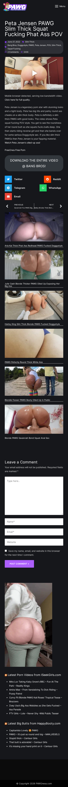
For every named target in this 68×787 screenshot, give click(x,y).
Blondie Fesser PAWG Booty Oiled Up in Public (27, 400)
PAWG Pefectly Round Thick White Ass (24, 362)
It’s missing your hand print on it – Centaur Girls (33, 746)
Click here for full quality (17, 99)
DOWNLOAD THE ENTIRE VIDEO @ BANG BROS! (34, 163)
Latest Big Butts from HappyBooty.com (34, 723)
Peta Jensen (40, 45)
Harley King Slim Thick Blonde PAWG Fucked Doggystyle (32, 324)
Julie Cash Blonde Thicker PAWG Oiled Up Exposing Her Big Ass (32, 284)
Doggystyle (23, 45)
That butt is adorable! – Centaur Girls (28, 742)
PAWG (31, 45)
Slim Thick (29, 42)
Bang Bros (12, 45)
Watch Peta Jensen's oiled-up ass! (22, 142)
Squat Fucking (14, 48)
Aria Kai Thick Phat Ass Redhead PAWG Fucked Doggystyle (34, 245)
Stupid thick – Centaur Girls (23, 738)
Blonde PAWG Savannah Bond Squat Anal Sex (27, 438)
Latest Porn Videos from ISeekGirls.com (34, 675)
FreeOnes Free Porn (15, 150)
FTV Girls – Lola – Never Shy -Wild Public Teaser (34, 713)
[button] (15, 179)
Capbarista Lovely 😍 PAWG (23, 730)
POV (49, 45)
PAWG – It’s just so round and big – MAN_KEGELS (34, 734)
